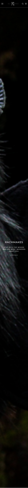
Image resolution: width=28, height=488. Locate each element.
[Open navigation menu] (2, 3)
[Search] (22, 3)
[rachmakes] (13, 4)
